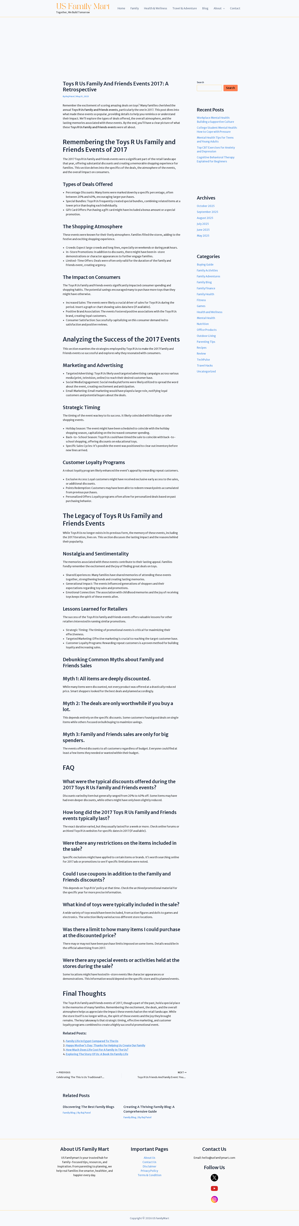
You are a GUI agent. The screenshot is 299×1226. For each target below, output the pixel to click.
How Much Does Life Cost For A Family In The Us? (97, 1050)
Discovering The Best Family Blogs (88, 1107)
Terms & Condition (149, 1175)
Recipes (201, 347)
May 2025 (203, 235)
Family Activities (207, 270)
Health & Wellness (155, 8)
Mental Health (206, 318)
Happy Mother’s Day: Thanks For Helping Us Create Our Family (105, 1045)
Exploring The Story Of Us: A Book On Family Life (97, 1054)
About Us (149, 1158)
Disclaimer (149, 1166)
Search (200, 82)
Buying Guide (205, 264)
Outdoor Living (206, 335)
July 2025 (203, 224)
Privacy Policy (149, 1171)
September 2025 (207, 212)
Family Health (205, 294)
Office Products (207, 330)
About (218, 8)
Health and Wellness (209, 312)
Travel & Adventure (184, 8)
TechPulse (203, 359)
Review (201, 353)
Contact (235, 8)
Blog (205, 8)
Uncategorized (206, 371)
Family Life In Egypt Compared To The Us (92, 1041)
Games (201, 306)
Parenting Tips (206, 342)
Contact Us (149, 1162)
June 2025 (203, 229)
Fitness (201, 300)
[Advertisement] (149, 40)
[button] (223, 8)
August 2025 (205, 218)
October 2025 (206, 206)
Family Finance (206, 288)
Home (121, 8)
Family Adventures (208, 276)
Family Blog (69, 1112)
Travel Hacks (205, 365)
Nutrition (203, 324)
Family (135, 8)
